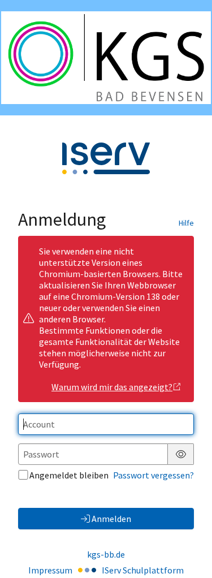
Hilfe (186, 223)
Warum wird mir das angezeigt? (111, 386)
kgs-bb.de (106, 554)
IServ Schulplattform (143, 570)
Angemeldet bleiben (69, 475)
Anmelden (111, 518)
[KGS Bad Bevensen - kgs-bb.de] (106, 57)
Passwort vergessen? (153, 475)
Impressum (50, 570)
